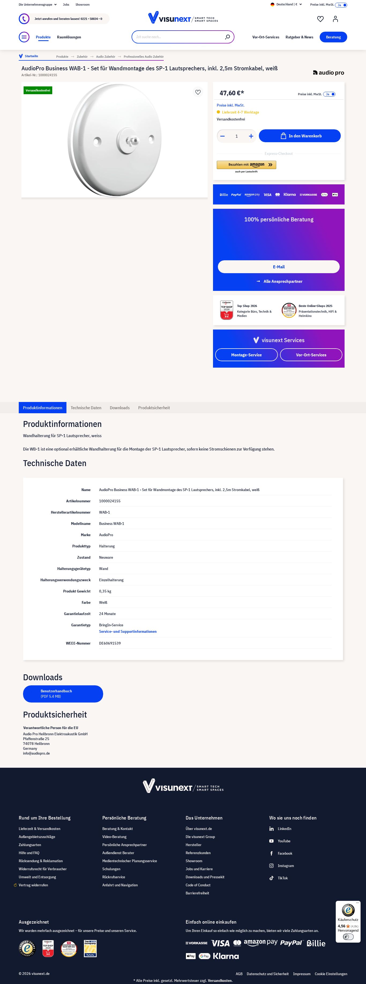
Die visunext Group (200, 836)
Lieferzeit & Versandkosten (39, 828)
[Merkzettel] (320, 19)
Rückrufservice (113, 877)
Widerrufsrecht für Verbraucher (43, 868)
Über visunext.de (199, 828)
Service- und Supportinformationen (128, 631)
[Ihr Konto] (335, 19)
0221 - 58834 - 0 (91, 19)
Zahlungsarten (30, 844)
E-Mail (279, 266)
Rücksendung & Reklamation (41, 860)
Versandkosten (220, 980)
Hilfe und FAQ (29, 852)
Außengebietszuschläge (37, 836)
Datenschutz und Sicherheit (268, 973)
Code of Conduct (198, 885)
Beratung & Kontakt (117, 828)
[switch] (348, 937)
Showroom (83, 4)
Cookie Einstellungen (331, 973)
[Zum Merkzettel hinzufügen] (198, 91)
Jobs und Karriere (199, 868)
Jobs (66, 4)
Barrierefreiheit (197, 893)
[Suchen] (227, 36)
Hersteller (193, 844)
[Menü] (24, 37)
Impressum (302, 973)
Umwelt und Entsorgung (37, 877)
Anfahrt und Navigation (120, 885)
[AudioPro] (329, 72)
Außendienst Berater (118, 852)
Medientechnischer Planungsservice (129, 860)
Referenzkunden (198, 852)
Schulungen (111, 868)
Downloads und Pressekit (205, 877)
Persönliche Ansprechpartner (124, 844)
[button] (246, 167)
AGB (239, 973)
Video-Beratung (114, 836)
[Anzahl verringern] (222, 136)
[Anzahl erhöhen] (251, 136)
